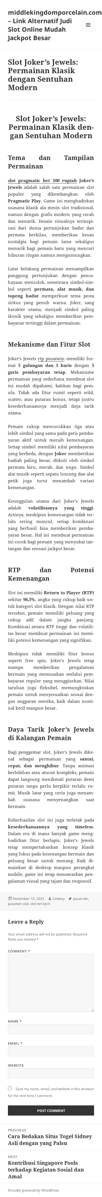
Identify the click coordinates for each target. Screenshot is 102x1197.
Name (15, 1021)
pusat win (80, 898)
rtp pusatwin (51, 358)
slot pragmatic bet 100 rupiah (42, 180)
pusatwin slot (18, 903)
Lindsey (59, 898)
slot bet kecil (40, 903)
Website (16, 1065)
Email (15, 1043)
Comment (19, 951)
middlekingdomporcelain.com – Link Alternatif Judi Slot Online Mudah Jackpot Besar (55, 25)
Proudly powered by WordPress (33, 1190)
